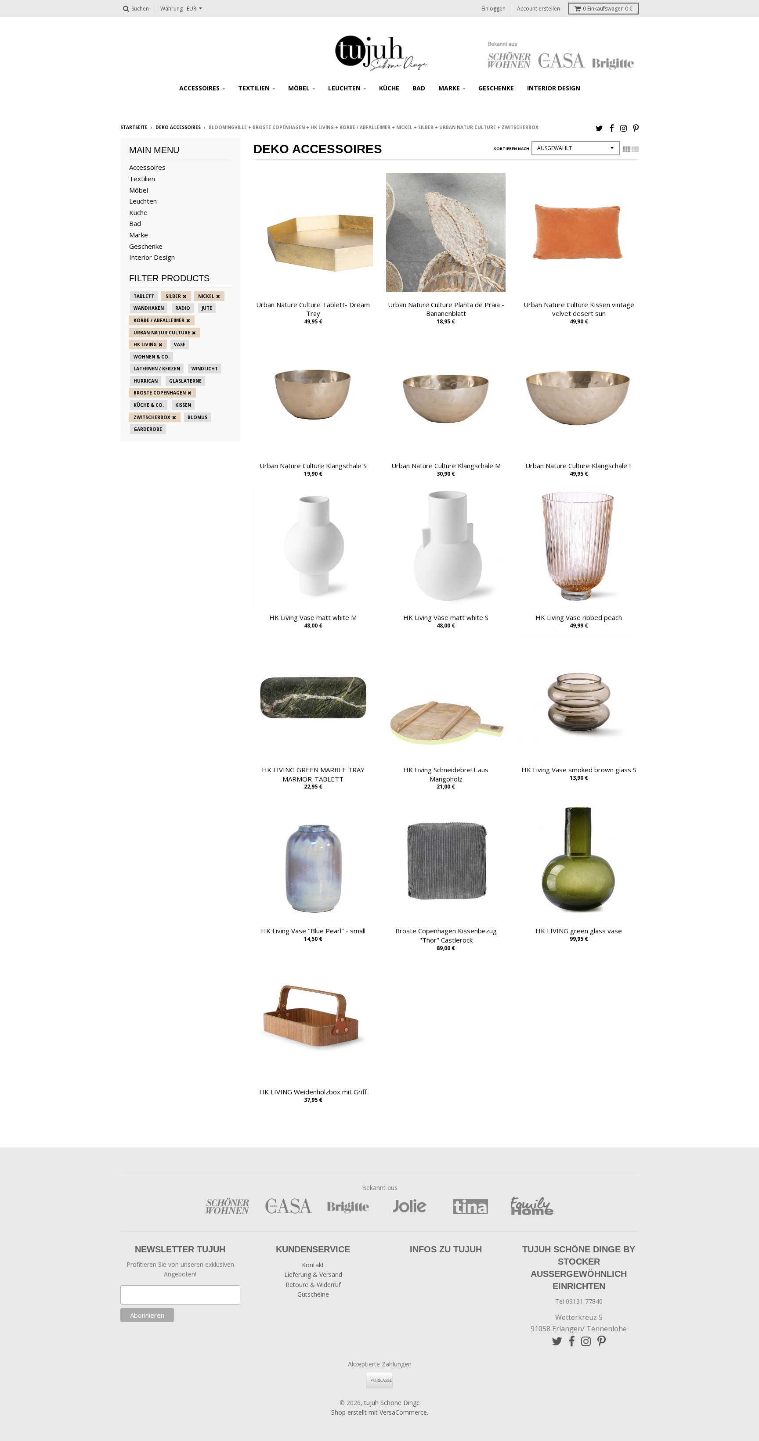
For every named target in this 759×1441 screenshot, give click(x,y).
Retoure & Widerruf (313, 1284)
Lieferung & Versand (313, 1274)
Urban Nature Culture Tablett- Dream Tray (313, 309)
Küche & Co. (149, 405)
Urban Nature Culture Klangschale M (446, 465)
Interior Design (553, 88)
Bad (418, 88)
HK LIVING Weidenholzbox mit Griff (313, 1091)
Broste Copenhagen (160, 393)
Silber (173, 296)
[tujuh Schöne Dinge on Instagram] (623, 128)
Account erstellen (538, 8)
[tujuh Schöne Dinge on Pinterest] (636, 128)
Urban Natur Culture (162, 333)
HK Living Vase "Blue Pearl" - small (313, 930)
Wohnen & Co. (152, 357)
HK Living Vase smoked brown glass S (578, 769)
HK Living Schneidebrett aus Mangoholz (445, 774)
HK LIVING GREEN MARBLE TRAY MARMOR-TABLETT (313, 774)
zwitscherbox (152, 417)
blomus (197, 417)
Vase (179, 344)
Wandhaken (149, 308)
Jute (207, 308)
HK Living (145, 344)
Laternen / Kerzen (157, 369)
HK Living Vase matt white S (445, 617)
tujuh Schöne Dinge (392, 1402)
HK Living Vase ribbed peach (578, 617)
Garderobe (148, 429)
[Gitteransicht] (626, 149)
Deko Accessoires (178, 127)
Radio (182, 308)
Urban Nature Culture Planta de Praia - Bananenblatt (446, 309)
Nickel (206, 296)
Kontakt (313, 1265)
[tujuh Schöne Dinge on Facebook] (611, 128)
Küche (389, 88)
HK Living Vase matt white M (313, 617)
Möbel (299, 88)
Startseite (134, 127)
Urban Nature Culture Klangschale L (578, 465)
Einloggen (493, 8)
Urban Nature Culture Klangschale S (313, 465)
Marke (449, 88)
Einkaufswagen (607, 8)
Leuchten (344, 88)
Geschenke (496, 88)
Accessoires (199, 88)
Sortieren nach (511, 148)
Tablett (144, 296)
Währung (171, 8)
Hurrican (146, 381)
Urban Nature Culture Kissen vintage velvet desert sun (579, 309)
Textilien (254, 88)
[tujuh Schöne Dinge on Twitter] (599, 128)
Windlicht (205, 369)
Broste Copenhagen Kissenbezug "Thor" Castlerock (446, 935)
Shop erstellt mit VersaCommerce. (379, 1412)
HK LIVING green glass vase (578, 930)
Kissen (183, 405)
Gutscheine (313, 1294)
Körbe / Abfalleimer (159, 320)
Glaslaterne (185, 381)
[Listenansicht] (635, 149)
